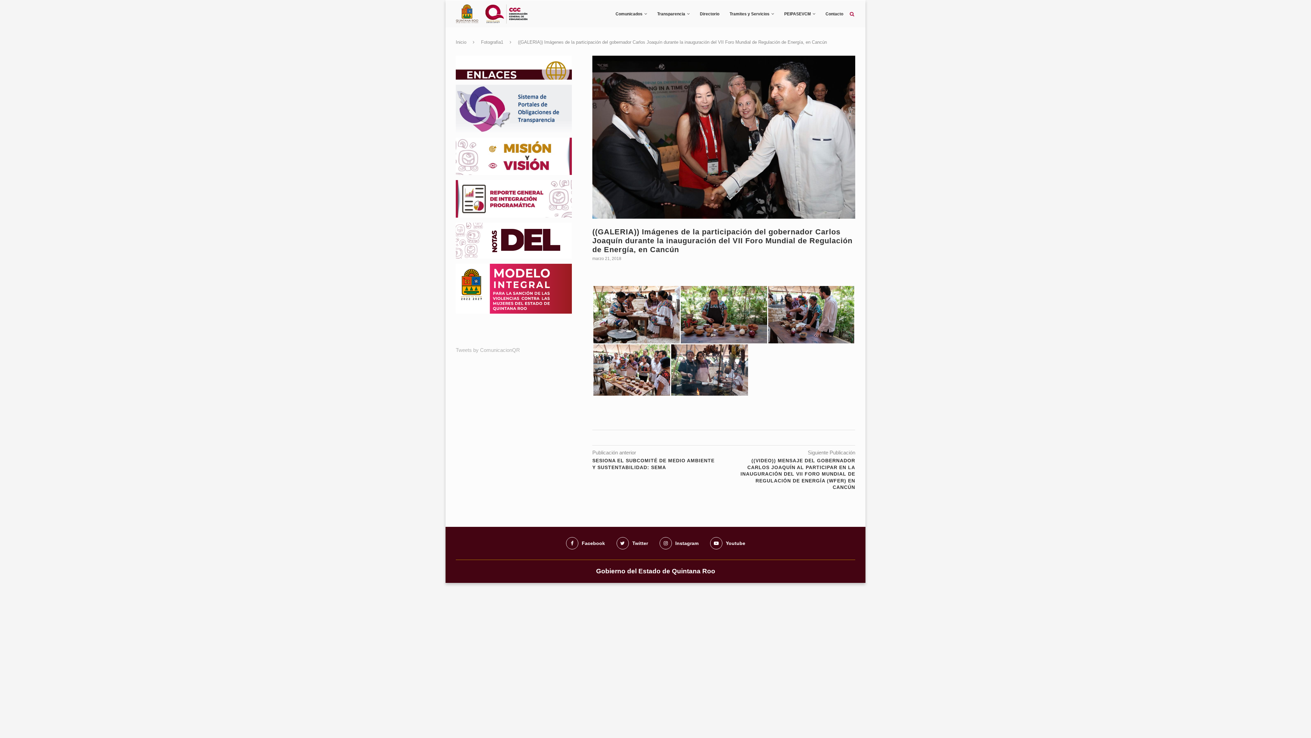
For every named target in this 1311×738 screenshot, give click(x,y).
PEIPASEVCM (797, 14)
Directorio (709, 14)
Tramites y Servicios (750, 14)
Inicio (461, 42)
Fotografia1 (492, 42)
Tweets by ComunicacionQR (488, 350)
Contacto (834, 14)
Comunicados (629, 14)
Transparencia (671, 14)
